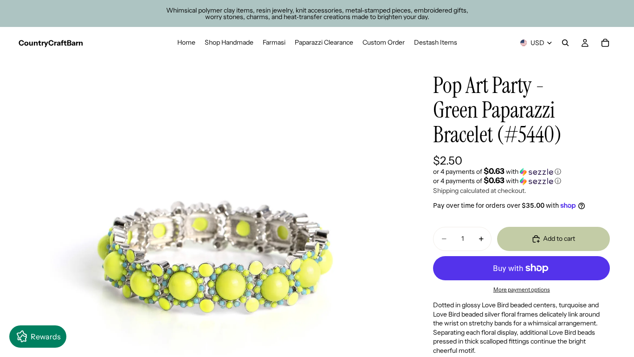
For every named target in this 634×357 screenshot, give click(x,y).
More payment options (521, 289)
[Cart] (605, 43)
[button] (521, 171)
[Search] (565, 43)
